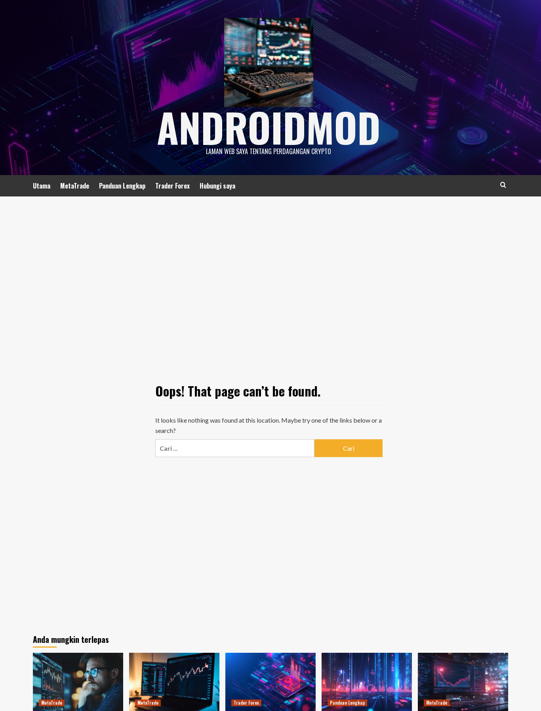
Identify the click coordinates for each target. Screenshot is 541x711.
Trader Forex (172, 186)
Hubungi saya (217, 186)
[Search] (503, 185)
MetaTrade (74, 186)
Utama (41, 186)
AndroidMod (269, 126)
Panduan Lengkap (122, 186)
